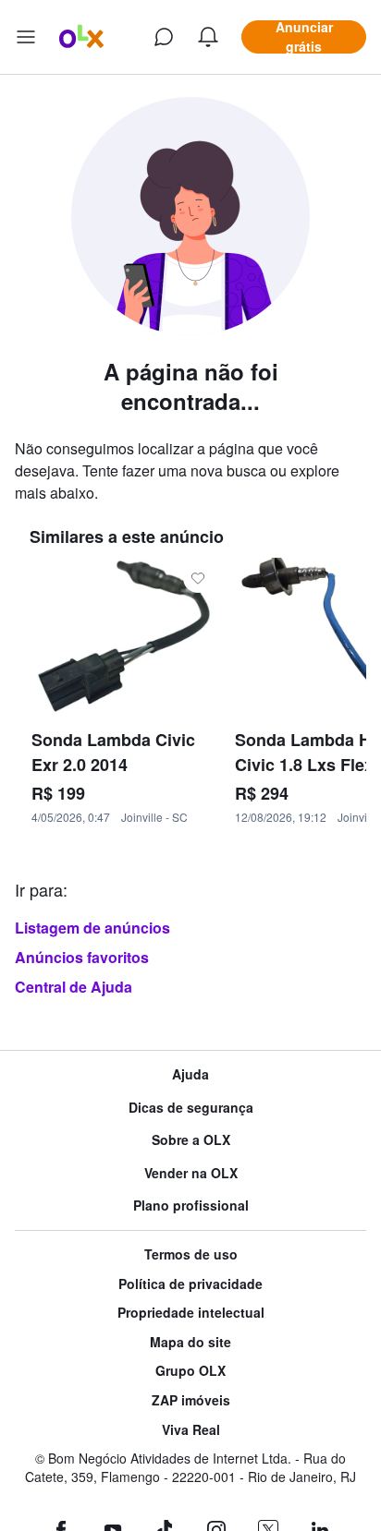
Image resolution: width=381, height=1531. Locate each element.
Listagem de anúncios (92, 927)
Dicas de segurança (191, 1107)
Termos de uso (191, 1254)
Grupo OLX (190, 1371)
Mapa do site (190, 1342)
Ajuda (190, 1074)
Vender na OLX (191, 1173)
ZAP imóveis (191, 1400)
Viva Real (191, 1430)
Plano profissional (191, 1205)
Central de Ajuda (73, 986)
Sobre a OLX (191, 1140)
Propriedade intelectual (190, 1312)
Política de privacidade (190, 1284)
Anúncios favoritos (82, 957)
